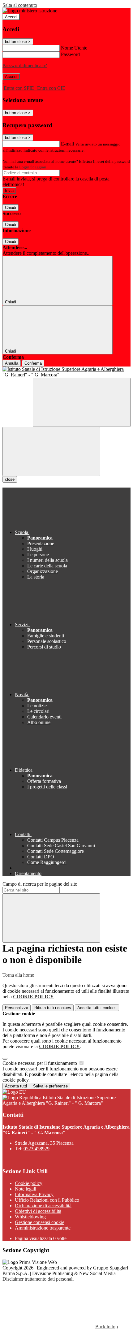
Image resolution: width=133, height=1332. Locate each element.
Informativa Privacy (34, 1194)
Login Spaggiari (32, 167)
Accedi (11, 17)
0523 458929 (36, 1148)
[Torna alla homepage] (66, 372)
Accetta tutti (97, 1007)
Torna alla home (18, 975)
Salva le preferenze (50, 1086)
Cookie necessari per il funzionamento (40, 1063)
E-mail (67, 143)
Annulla (11, 363)
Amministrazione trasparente (43, 1227)
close (10, 479)
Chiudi (10, 207)
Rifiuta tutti (52, 1007)
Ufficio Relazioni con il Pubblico (47, 1200)
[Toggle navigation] (51, 451)
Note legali (25, 1188)
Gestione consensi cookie (39, 1222)
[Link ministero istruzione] (29, 10)
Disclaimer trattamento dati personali (38, 1279)
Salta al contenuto (19, 5)
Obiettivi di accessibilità (38, 1211)
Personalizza (16, 1007)
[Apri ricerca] (82, 402)
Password (70, 54)
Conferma (33, 363)
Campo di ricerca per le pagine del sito (39, 884)
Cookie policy (28, 1183)
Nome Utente (74, 47)
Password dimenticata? (24, 65)
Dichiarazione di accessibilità (43, 1205)
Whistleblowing (30, 1216)
